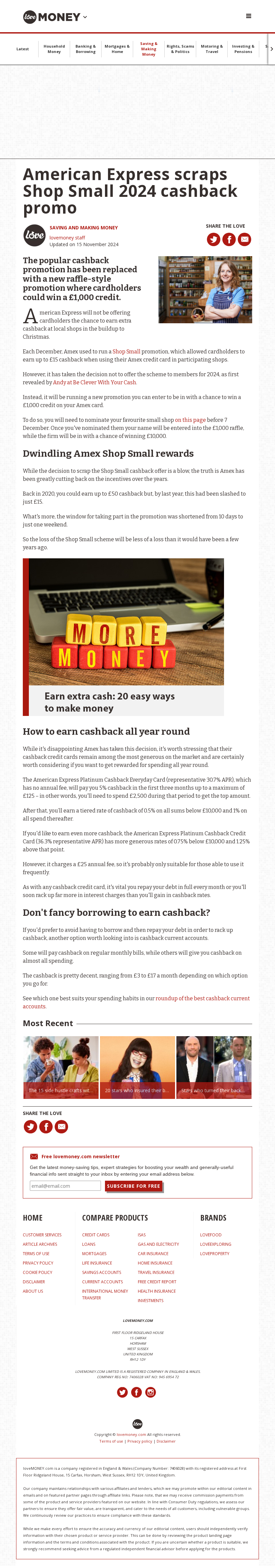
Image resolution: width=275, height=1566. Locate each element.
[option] (61, 1068)
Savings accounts (101, 1272)
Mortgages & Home (117, 49)
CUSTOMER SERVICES (42, 1235)
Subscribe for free (133, 1186)
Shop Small (127, 351)
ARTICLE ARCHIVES (40, 1244)
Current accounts (102, 1282)
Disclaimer (166, 1441)
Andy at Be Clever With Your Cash (94, 382)
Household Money (54, 49)
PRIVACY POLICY (38, 1263)
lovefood (211, 1235)
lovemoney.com (131, 1434)
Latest (22, 48)
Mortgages (94, 1253)
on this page (190, 420)
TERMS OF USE (36, 1253)
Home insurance (155, 1263)
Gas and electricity (158, 1244)
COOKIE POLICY (37, 1272)
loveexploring (215, 1244)
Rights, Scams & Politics (180, 49)
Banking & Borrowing (85, 49)
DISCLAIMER (34, 1282)
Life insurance (97, 1263)
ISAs (142, 1235)
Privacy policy (139, 1441)
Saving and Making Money (84, 227)
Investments (150, 1300)
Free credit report (157, 1282)
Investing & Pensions (243, 49)
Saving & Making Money (149, 49)
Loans (88, 1244)
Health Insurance (157, 1291)
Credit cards (95, 1235)
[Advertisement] (137, 112)
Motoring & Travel (212, 49)
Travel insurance (156, 1272)
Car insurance (153, 1253)
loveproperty (214, 1253)
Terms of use (111, 1441)
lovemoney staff (67, 237)
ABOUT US (33, 1291)
